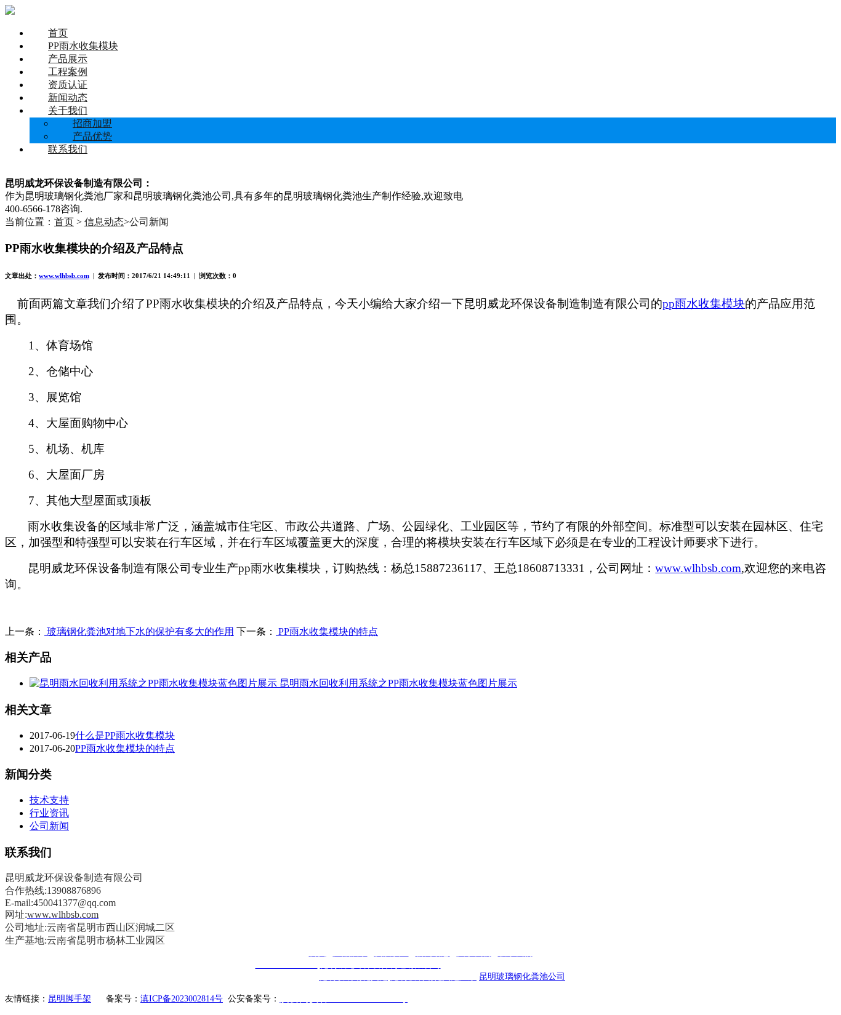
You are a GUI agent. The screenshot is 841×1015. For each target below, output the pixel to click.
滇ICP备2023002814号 (181, 998)
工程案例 (67, 71)
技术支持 (49, 800)
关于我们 (67, 110)
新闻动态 (67, 97)
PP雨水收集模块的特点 (327, 631)
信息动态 (104, 222)
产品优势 (92, 136)
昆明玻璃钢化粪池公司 (522, 976)
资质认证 (67, 84)
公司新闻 (49, 826)
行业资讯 (49, 813)
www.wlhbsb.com (64, 275)
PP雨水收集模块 (83, 46)
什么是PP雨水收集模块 (125, 735)
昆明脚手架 (69, 998)
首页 (58, 33)
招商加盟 (92, 123)
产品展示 (67, 59)
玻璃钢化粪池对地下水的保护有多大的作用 (139, 631)
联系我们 (67, 149)
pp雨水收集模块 (703, 303)
